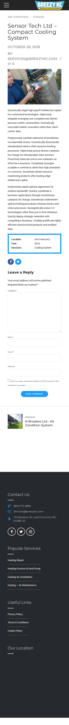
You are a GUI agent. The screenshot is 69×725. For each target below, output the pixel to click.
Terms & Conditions (18, 622)
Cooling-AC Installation (20, 577)
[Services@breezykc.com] (9, 511)
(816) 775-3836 (22, 506)
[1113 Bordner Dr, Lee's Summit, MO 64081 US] (9, 519)
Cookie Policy (15, 630)
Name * (11, 337)
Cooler (38, 16)
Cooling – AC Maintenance (22, 585)
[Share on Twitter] (18, 262)
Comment (12, 291)
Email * (11, 352)
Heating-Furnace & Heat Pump (24, 568)
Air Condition (18, 16)
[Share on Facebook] (11, 262)
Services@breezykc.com (29, 511)
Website (11, 366)
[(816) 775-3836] (9, 506)
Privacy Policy (15, 614)
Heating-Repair (16, 560)
